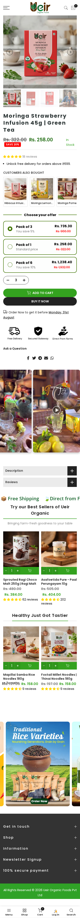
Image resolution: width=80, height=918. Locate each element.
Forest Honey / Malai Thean (30, 581)
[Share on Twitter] (34, 358)
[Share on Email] (46, 358)
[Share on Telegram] (40, 358)
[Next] (70, 52)
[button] (12, 156)
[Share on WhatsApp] (52, 358)
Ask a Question (15, 348)
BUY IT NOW (40, 301)
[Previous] (9, 52)
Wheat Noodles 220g (39, 674)
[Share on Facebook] (28, 358)
